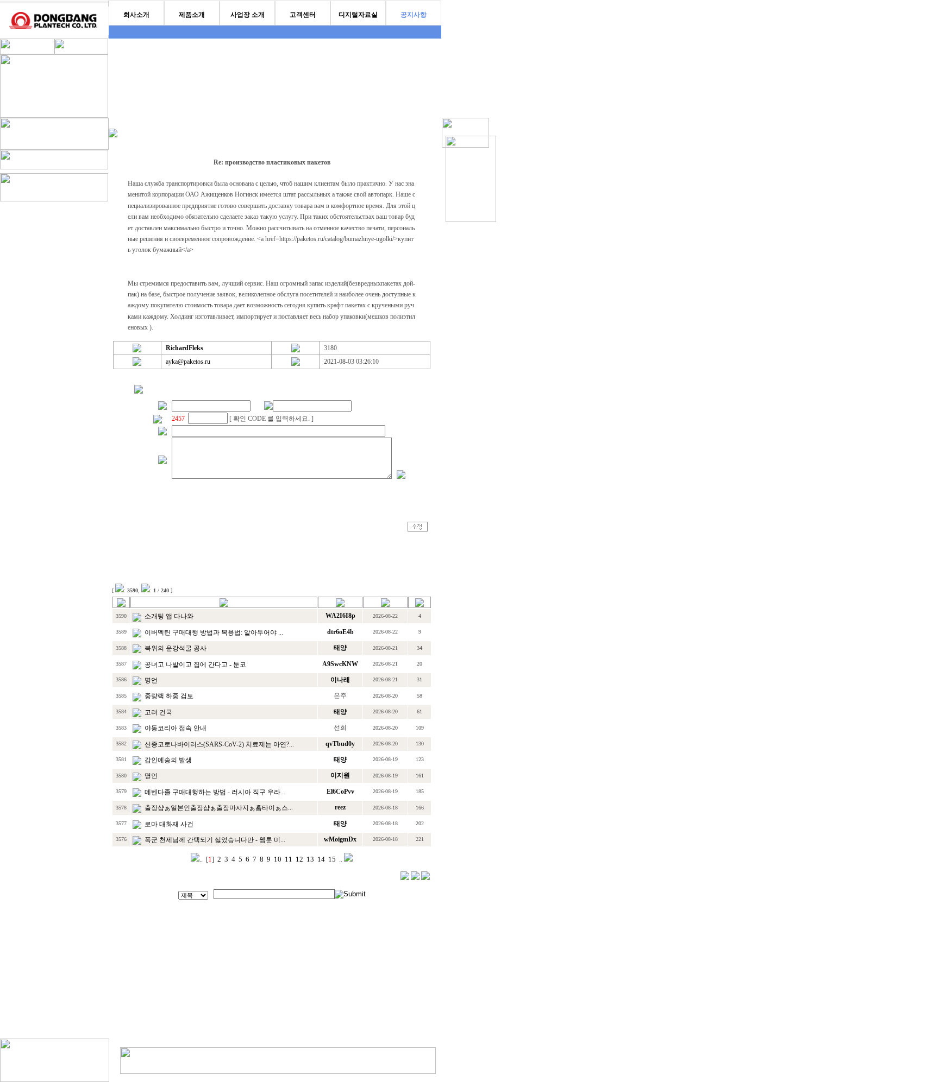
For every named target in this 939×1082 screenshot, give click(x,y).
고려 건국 (158, 712)
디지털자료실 (358, 14)
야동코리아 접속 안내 (175, 728)
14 (321, 859)
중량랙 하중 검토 (169, 696)
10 (277, 859)
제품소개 (192, 14)
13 (310, 859)
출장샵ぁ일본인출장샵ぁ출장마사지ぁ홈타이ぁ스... (219, 808)
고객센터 (303, 14)
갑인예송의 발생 (168, 760)
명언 (151, 680)
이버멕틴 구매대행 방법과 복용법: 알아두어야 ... (214, 632)
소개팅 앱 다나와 (169, 616)
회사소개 (136, 14)
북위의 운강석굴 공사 (175, 648)
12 (299, 859)
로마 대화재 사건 (169, 824)
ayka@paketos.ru (188, 361)
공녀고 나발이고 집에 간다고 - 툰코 (195, 664)
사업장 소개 (247, 14)
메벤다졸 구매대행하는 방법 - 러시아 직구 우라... (215, 792)
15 (332, 859)
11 (288, 859)
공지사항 (413, 14)
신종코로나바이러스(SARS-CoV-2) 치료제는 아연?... (219, 744)
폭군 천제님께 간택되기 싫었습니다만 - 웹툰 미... (215, 840)
